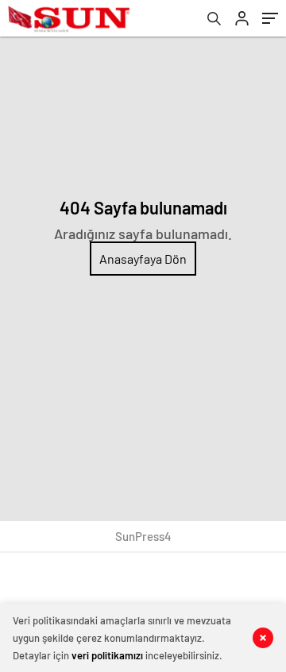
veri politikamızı (107, 655)
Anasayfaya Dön (143, 258)
